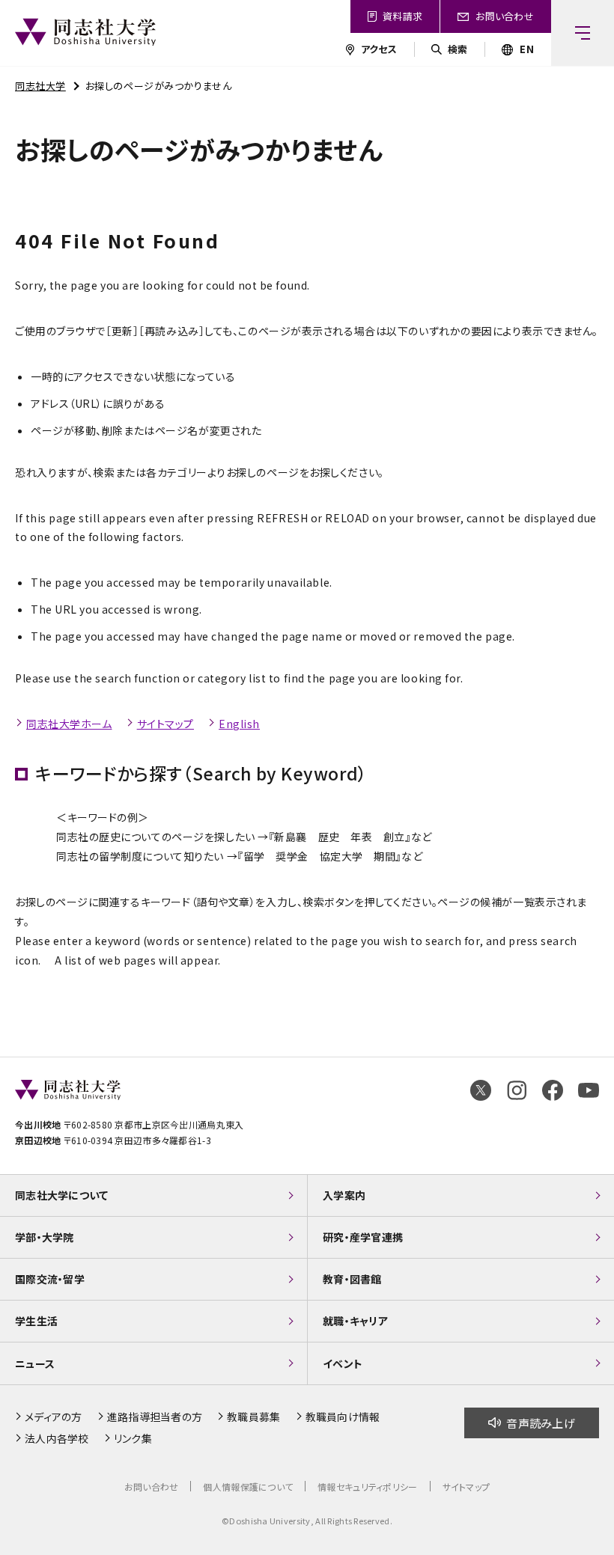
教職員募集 (253, 1416)
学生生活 (36, 1320)
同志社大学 (40, 86)
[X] (480, 1090)
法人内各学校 (57, 1438)
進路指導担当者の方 (155, 1416)
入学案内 (344, 1195)
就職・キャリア (355, 1320)
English (239, 723)
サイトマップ (165, 723)
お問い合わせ (151, 1486)
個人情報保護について (248, 1486)
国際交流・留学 (50, 1278)
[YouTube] (588, 1090)
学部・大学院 (44, 1236)
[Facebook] (552, 1090)
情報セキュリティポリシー (367, 1486)
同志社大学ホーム (69, 723)
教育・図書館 (352, 1278)
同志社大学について (62, 1195)
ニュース (35, 1363)
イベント (342, 1363)
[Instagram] (516, 1090)
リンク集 (133, 1438)
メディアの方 (53, 1416)
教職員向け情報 (343, 1416)
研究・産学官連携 (363, 1236)
